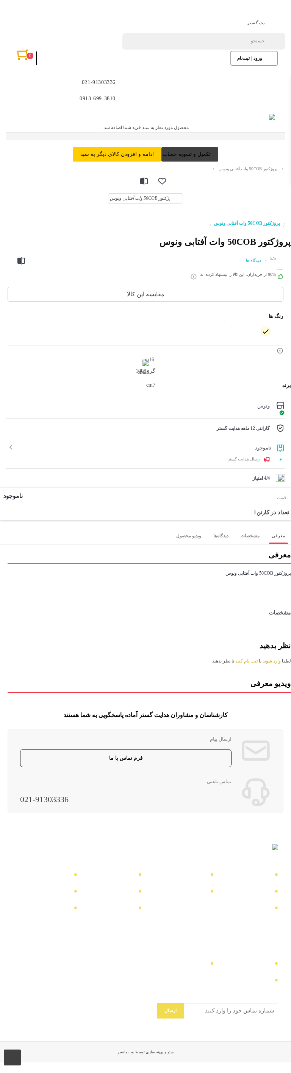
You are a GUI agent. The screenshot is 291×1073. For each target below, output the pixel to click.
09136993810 (252, 981)
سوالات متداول (185, 892)
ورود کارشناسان (47, 909)
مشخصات (250, 535)
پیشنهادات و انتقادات (106, 909)
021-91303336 (44, 799)
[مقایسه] (144, 181)
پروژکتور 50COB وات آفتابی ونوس (245, 168)
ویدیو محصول (188, 535)
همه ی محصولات (46, 875)
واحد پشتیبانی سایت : (178, 964)
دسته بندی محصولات (106, 875)
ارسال (170, 1010)
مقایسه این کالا (145, 294)
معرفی (278, 535)
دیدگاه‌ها (220, 535)
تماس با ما (255, 875)
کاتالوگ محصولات (109, 892)
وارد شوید (272, 661)
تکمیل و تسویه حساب (187, 154)
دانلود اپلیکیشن (49, 892)
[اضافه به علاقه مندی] (162, 181)
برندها (261, 909)
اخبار (263, 892)
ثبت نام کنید (246, 661)
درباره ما (193, 875)
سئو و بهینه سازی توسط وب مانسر (145, 1052)
